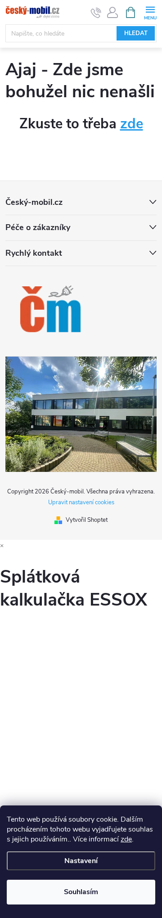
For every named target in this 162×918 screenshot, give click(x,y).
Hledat (136, 33)
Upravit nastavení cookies (81, 502)
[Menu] (150, 12)
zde (126, 839)
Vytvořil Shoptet (87, 520)
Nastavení (81, 861)
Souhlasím (81, 892)
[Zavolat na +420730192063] (96, 12)
